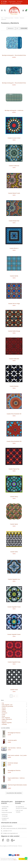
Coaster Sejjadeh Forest (14, 607)
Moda (3, 716)
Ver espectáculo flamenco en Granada (21, 807)
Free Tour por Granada (19, 811)
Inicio (2, 700)
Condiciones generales (5, 807)
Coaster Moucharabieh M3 (14, 441)
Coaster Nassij (14, 496)
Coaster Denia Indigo (14, 303)
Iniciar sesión (12, 1)
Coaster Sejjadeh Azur (14, 579)
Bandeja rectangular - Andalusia (14, 110)
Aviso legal (5, 810)
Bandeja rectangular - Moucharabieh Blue (14, 55)
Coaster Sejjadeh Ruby (14, 662)
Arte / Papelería (6, 717)
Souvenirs (4, 713)
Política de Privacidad (4, 815)
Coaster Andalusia (14, 165)
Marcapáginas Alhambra (14, 770)
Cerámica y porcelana (7, 706)
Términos (20, 845)
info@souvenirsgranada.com (10, 833)
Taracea (4, 711)
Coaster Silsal (14, 689)
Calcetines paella (12, 740)
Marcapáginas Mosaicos (14, 732)
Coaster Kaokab (14, 386)
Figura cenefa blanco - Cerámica (16, 778)
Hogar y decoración (7, 719)
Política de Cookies (7, 812)
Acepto (23, 858)
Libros (3, 714)
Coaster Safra (14, 551)
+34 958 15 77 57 (7, 831)
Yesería (4, 708)
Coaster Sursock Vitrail (14, 138)
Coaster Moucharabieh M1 (14, 413)
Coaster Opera (14, 524)
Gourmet (4, 721)
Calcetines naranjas (13, 763)
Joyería (4, 709)
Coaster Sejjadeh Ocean (14, 634)
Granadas (4, 724)
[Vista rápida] (15, 53)
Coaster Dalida (14, 276)
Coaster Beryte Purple (14, 193)
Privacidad (15, 845)
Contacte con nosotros (5, 819)
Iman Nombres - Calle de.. (14, 748)
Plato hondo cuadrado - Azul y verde (17, 755)
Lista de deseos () (16, 3)
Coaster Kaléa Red (14, 358)
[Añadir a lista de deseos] (13, 53)
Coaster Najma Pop (14, 469)
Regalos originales (7, 722)
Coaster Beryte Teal (14, 220)
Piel (3, 703)
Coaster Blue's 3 (14, 248)
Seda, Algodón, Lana (7, 704)
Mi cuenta (19, 1)
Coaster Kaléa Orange (14, 331)
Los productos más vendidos (14, 793)
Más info (15, 859)
